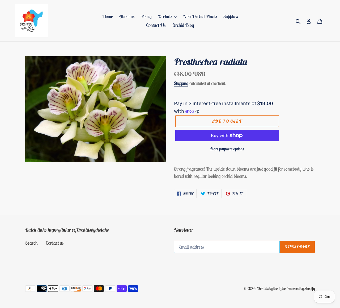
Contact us (54, 243)
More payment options (227, 148)
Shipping (181, 83)
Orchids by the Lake (271, 288)
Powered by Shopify (301, 288)
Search (31, 243)
